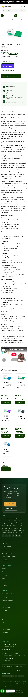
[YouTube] (13, 536)
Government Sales (7, 604)
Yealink (4, 568)
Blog (3, 622)
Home (2, 20)
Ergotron (4, 585)
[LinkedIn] (3, 536)
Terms (8, 670)
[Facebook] (6, 536)
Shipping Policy (6, 629)
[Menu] (24, 6)
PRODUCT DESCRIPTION (8, 111)
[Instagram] (9, 536)
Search (4, 626)
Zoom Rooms (5, 597)
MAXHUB (4, 575)
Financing (4, 610)
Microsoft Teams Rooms (8, 594)
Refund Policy (5, 632)
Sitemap (4, 636)
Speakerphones (6, 550)
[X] (19, 536)
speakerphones (11, 530)
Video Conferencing (7, 546)
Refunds (13, 670)
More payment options (8, 71)
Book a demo (11, 503)
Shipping (3, 56)
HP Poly (4, 572)
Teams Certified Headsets (9, 556)
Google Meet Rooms (7, 600)
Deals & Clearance (7, 560)
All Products (5, 543)
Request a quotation (11, 508)
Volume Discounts (6, 607)
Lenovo (4, 582)
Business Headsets (7, 553)
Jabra (3, 578)
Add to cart (6, 402)
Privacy (3, 670)
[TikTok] (16, 536)
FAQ (3, 619)
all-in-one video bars (13, 528)
